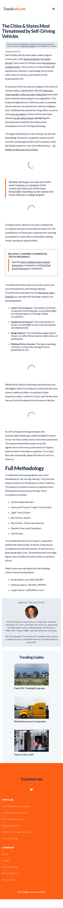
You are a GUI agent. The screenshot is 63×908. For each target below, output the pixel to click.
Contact (6, 860)
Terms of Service (10, 873)
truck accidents (18, 114)
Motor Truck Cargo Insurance (16, 831)
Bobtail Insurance (10, 825)
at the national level (23, 118)
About (5, 854)
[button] (53, 8)
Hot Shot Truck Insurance (14, 812)
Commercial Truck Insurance (16, 806)
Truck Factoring (9, 838)
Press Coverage (10, 866)
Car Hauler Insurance (12, 819)
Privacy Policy (9, 879)
